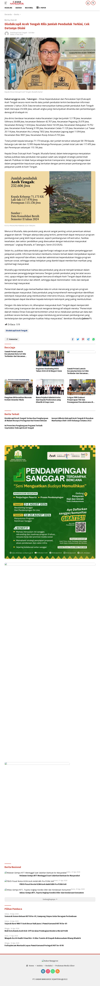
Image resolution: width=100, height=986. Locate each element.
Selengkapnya (49, 899)
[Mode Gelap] (88, 3)
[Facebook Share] (73, 339)
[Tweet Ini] (78, 339)
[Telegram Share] (88, 339)
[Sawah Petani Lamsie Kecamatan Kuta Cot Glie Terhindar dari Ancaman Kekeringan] (81, 358)
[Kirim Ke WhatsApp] (93, 339)
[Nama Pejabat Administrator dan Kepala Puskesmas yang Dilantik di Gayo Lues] (50, 387)
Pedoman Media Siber (65, 966)
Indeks (40, 966)
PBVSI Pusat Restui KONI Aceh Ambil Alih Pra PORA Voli (43, 884)
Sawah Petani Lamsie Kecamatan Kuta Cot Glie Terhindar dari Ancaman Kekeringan (15, 354)
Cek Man (31, 33)
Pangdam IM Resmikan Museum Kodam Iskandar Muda (18, 398)
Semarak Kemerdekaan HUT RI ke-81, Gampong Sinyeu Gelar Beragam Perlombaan (41, 916)
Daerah (14, 20)
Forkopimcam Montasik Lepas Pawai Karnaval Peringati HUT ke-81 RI (34, 945)
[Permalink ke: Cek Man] (7, 33)
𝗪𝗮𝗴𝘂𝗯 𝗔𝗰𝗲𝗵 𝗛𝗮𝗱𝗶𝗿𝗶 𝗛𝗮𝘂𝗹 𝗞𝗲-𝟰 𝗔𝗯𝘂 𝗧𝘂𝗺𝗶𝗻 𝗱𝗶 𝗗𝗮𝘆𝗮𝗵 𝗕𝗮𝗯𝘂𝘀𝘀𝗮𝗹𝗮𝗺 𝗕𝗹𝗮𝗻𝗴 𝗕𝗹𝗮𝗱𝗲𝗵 (43, 938)
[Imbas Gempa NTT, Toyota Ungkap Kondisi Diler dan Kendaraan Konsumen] (38, 889)
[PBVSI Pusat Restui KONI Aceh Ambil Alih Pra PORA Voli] (29, 881)
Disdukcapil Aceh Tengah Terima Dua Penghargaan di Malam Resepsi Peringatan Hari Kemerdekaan (26, 419)
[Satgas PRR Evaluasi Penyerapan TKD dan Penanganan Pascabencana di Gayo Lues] (81, 387)
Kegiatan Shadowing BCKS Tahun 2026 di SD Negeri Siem (49, 370)
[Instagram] (48, 971)
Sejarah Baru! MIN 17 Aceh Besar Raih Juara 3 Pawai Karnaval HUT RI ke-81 (36, 924)
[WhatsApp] (53, 971)
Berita (7, 20)
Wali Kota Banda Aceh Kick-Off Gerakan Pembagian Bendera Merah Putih (36, 931)
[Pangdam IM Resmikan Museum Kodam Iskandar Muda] (19, 387)
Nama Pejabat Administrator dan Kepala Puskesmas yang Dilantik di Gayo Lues (48, 399)
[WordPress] (43, 971)
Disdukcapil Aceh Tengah (18, 33)
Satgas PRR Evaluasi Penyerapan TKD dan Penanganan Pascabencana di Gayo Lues (80, 400)
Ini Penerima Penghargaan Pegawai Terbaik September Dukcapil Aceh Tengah (23, 427)
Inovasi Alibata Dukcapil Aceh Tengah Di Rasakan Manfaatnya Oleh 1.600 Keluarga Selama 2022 (72, 419)
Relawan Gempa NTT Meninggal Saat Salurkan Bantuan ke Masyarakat (50, 876)
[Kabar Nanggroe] (17, 3)
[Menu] (6, 3)
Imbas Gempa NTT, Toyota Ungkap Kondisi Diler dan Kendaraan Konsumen (52, 893)
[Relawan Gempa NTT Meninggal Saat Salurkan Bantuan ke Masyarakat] (36, 872)
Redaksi (49, 966)
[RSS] (57, 971)
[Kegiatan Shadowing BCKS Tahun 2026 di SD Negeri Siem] (50, 358)
